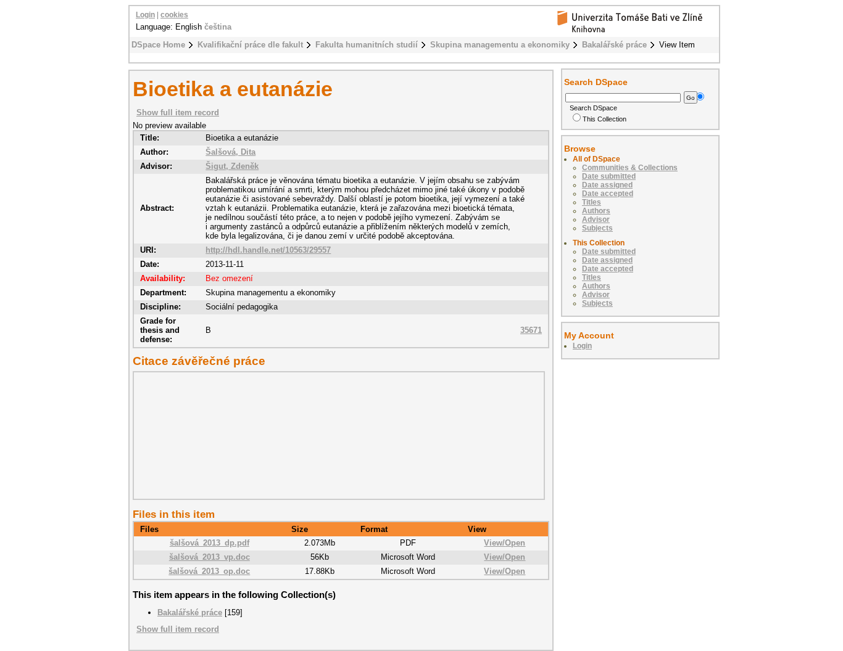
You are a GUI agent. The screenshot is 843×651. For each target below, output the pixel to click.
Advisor (596, 219)
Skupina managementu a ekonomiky (500, 44)
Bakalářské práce (614, 44)
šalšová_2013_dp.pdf (209, 542)
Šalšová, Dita (230, 152)
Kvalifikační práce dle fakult (250, 44)
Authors (596, 211)
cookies (174, 14)
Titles (591, 202)
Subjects (597, 228)
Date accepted (607, 193)
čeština (217, 26)
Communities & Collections (630, 167)
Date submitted (609, 176)
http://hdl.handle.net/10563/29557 (268, 250)
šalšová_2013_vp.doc (209, 557)
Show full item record (177, 112)
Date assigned (607, 185)
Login (145, 14)
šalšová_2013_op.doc (209, 571)
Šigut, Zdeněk (232, 166)
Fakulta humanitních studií (366, 44)
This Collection (604, 119)
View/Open (504, 542)
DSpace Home (158, 44)
